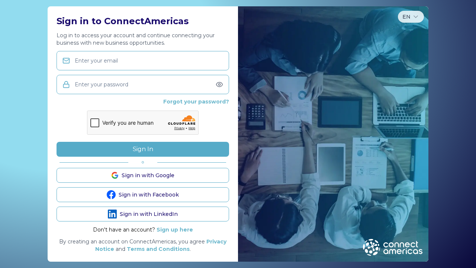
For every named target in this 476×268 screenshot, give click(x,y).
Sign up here (175, 229)
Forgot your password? (196, 101)
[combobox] (410, 16)
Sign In (143, 149)
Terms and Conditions (158, 249)
